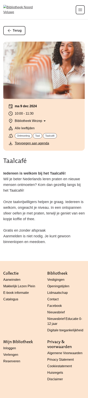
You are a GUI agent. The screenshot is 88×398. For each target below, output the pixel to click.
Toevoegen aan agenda (32, 143)
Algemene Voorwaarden (64, 353)
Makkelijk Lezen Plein (19, 286)
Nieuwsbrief (56, 312)
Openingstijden (58, 286)
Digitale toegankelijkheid (65, 330)
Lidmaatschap (57, 292)
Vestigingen (55, 279)
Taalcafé (15, 161)
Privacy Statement (60, 359)
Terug (17, 30)
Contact (53, 299)
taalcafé (50, 135)
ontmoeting (23, 135)
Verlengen (10, 354)
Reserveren (11, 361)
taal (37, 135)
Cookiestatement (59, 366)
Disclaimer (55, 379)
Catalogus (10, 299)
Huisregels (55, 372)
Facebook (54, 305)
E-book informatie (16, 292)
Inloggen (9, 348)
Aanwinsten (11, 279)
